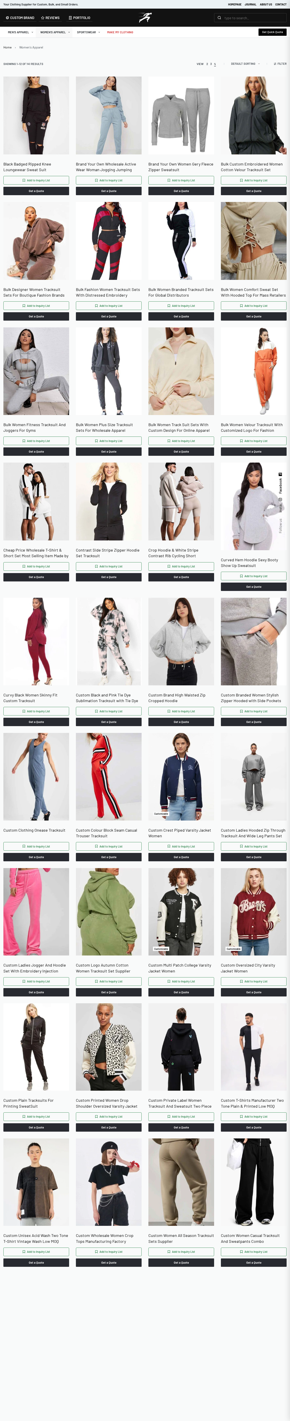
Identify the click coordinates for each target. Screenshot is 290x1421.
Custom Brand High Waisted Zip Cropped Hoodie (176, 697)
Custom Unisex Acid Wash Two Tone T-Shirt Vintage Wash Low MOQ (35, 1238)
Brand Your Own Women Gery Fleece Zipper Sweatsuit (180, 166)
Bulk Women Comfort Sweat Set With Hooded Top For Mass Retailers (253, 292)
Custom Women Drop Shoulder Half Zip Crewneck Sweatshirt (35, 1373)
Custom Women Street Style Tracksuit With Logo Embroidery (177, 1373)
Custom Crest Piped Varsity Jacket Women (179, 833)
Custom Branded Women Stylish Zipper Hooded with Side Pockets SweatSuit (251, 697)
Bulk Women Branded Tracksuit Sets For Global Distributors (181, 292)
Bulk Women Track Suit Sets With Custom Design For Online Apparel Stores (179, 427)
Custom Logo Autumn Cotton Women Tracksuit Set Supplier (103, 968)
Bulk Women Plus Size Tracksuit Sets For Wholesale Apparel (104, 427)
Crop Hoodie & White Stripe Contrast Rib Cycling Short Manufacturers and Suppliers (174, 553)
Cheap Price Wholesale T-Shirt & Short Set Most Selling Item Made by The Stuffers (35, 553)
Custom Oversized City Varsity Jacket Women (248, 968)
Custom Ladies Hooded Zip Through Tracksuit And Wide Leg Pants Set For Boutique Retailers (253, 833)
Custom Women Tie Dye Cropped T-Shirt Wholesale (252, 1373)
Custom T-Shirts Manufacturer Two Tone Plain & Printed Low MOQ (252, 1103)
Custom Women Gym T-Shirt (101, 1370)
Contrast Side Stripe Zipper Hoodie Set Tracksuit (108, 552)
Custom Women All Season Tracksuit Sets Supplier (181, 1238)
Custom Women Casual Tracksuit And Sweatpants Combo (250, 1238)
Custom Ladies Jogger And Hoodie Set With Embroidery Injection (34, 968)
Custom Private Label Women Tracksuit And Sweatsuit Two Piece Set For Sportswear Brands (180, 1103)
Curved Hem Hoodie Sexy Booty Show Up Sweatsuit (249, 562)
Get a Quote (36, 191)
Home (7, 47)
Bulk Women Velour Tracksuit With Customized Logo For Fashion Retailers (252, 427)
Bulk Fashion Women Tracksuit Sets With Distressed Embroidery (108, 292)
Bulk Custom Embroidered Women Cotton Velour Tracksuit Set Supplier (252, 167)
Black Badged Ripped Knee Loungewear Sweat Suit (27, 166)
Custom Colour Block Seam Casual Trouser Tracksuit (106, 833)
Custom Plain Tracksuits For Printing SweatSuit (28, 1103)
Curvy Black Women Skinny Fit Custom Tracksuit (30, 697)
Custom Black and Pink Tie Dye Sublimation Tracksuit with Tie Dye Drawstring (107, 697)
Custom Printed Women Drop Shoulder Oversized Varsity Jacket (107, 1103)
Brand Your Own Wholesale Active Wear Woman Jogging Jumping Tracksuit (106, 167)
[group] (36, 120)
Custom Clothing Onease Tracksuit (34, 830)
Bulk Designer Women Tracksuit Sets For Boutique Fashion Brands (34, 292)
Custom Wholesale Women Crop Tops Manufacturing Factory (104, 1238)
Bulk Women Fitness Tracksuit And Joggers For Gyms (34, 427)
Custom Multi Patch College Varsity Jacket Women (179, 968)
